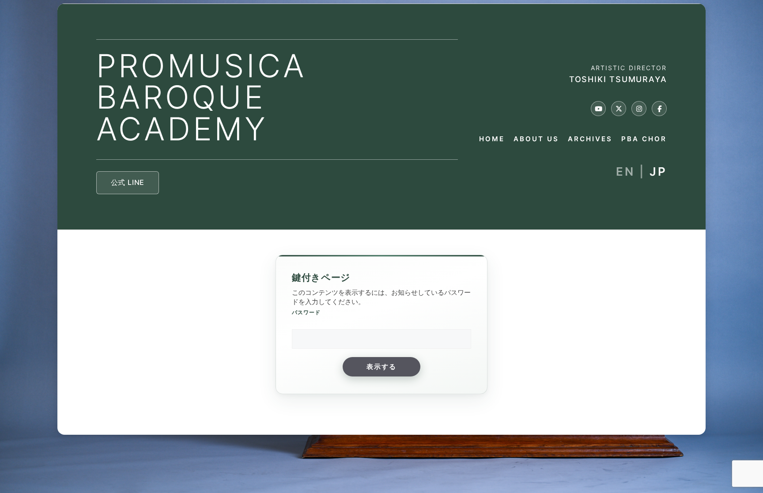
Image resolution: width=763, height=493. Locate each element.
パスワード (306, 312)
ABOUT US (536, 139)
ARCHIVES (590, 139)
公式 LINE (128, 182)
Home (492, 139)
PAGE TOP (739, 470)
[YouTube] (598, 108)
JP (658, 171)
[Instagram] (638, 108)
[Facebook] (659, 108)
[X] (618, 108)
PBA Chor (644, 139)
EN (625, 171)
